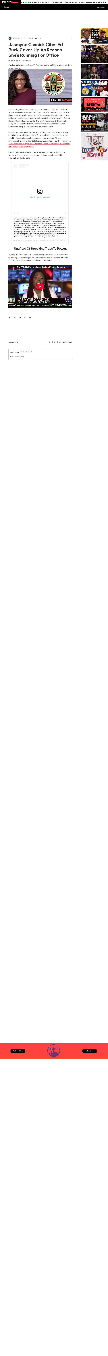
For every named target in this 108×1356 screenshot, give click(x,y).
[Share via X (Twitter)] (15, 317)
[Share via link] (25, 317)
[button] (31, 2)
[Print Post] (30, 317)
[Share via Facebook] (9, 317)
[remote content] (40, 203)
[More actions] (71, 38)
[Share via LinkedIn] (20, 317)
